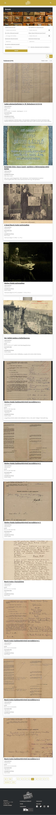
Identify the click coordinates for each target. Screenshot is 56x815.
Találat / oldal (44, 60)
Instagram (44, 806)
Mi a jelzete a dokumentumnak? (12, 44)
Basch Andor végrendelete (14, 582)
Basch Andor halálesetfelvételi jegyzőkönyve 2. (22, 700)
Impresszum (39, 801)
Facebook (37, 806)
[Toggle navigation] (5, 3)
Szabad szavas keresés (10, 27)
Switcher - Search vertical (51, 56)
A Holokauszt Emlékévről (25, 801)
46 (29, 779)
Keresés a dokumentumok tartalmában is (40, 47)
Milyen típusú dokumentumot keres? (37, 33)
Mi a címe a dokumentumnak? (12, 33)
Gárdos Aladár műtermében (14, 283)
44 (22, 779)
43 (18, 779)
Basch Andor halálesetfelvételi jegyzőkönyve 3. (22, 759)
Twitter (41, 806)
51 (48, 779)
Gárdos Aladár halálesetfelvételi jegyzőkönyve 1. (22, 402)
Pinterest (48, 806)
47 (33, 779)
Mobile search (51, 2)
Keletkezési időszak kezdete (11, 38)
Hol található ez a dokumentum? (36, 27)
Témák (21, 803)
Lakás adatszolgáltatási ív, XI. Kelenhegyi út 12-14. (23, 104)
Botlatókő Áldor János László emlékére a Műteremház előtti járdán (26, 168)
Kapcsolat (38, 803)
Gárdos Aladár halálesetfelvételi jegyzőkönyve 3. (22, 522)
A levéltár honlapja (7, 805)
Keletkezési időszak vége (34, 38)
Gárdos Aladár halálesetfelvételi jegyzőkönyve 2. (22, 463)
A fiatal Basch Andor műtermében (16, 225)
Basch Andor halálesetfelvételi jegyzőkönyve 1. (22, 641)
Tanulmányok (23, 806)
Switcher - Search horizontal (47, 56)
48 (37, 779)
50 (44, 779)
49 (40, 779)
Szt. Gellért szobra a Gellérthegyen (17, 338)
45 (26, 779)
